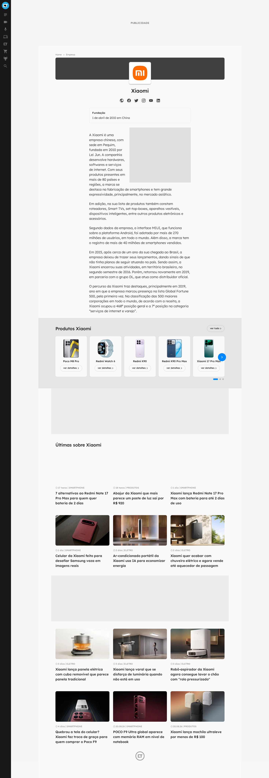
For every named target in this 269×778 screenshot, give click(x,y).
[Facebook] (129, 100)
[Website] (121, 100)
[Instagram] (143, 100)
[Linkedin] (158, 100)
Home (58, 54)
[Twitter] (136, 100)
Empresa (70, 54)
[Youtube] (151, 100)
